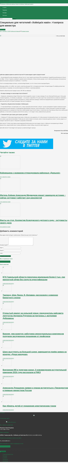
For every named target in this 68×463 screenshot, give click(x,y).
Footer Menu (3, 451)
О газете (4, 7)
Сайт (1, 253)
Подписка (5, 10)
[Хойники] (34, 415)
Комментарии (25, 31)
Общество (2, 29)
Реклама (5, 12)
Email (2, 250)
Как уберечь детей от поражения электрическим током (29, 406)
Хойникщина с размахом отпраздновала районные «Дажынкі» (30, 173)
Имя (1, 247)
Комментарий (4, 245)
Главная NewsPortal (8, 454)
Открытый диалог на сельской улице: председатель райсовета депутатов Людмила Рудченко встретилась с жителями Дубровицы (33, 315)
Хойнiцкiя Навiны (15, 31)
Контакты (5, 15)
